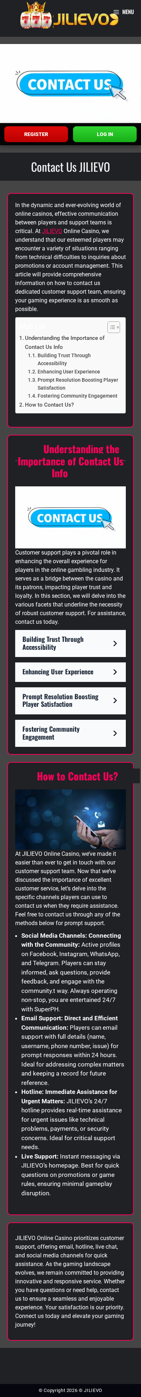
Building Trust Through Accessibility (64, 359)
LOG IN (105, 134)
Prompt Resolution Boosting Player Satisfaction (78, 384)
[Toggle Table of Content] (110, 327)
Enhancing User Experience (69, 372)
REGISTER (36, 134)
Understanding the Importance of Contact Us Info (64, 342)
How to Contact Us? (49, 405)
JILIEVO (52, 231)
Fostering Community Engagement (78, 396)
